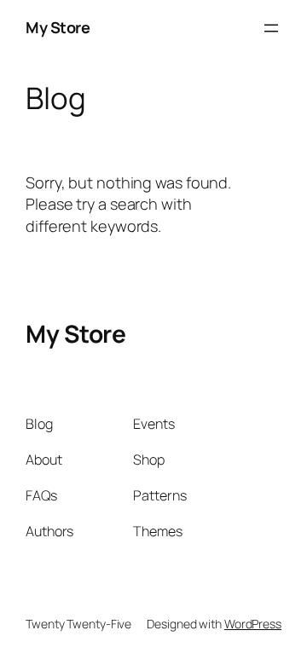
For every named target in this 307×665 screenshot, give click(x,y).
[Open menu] (271, 28)
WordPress (252, 624)
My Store (58, 27)
